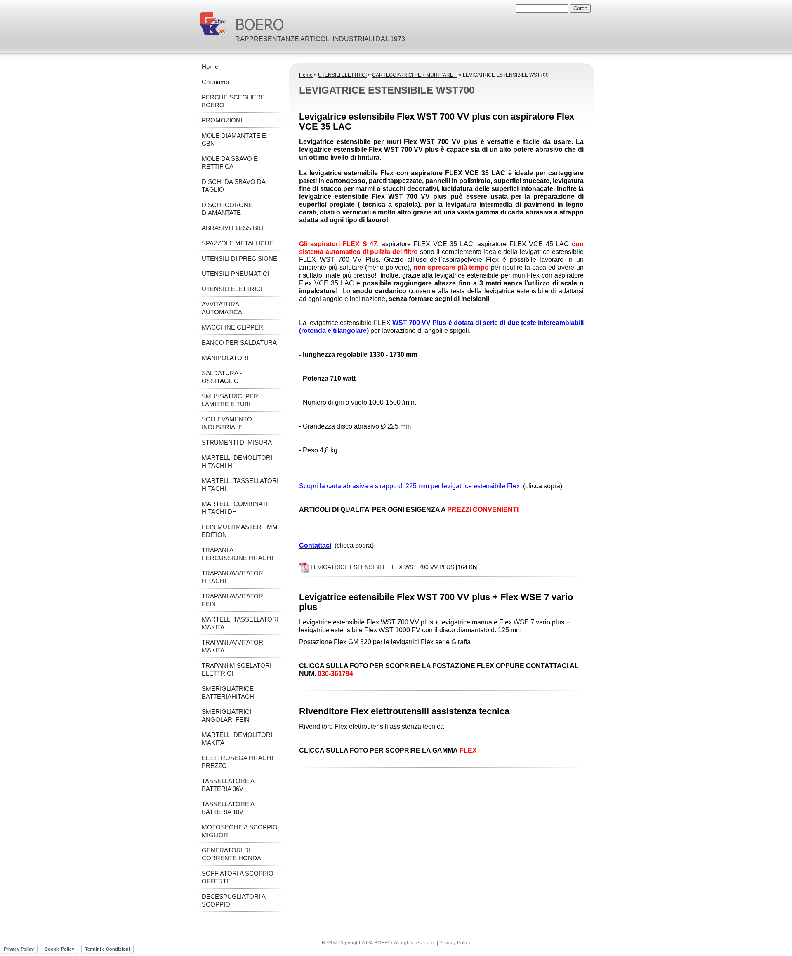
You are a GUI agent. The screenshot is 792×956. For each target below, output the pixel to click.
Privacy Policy (455, 943)
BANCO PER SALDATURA (239, 342)
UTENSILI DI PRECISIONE (239, 258)
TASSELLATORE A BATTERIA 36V (228, 784)
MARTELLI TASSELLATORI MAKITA (240, 623)
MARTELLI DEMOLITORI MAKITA (237, 738)
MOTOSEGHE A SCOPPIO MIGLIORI (240, 831)
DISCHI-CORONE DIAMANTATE (227, 208)
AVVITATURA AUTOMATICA (222, 308)
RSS (327, 943)
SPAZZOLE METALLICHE (237, 243)
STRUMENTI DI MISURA (237, 442)
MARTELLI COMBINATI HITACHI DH (235, 507)
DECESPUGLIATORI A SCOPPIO (233, 900)
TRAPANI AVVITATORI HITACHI (233, 577)
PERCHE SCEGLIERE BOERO (233, 101)
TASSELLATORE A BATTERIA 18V (228, 808)
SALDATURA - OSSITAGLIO (222, 377)
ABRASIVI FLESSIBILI (233, 227)
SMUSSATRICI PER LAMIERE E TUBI (230, 400)
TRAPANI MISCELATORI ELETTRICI (236, 669)
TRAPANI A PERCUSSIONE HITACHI (237, 553)
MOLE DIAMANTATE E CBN (234, 139)
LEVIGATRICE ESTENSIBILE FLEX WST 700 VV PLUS (382, 567)
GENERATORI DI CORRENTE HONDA (231, 854)
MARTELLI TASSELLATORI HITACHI (240, 484)
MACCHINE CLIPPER (232, 327)
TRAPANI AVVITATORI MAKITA (233, 646)
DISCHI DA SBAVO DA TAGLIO (233, 185)
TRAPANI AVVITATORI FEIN (233, 600)
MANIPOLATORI (225, 357)
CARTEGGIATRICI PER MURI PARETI (414, 75)
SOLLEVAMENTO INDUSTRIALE (227, 423)
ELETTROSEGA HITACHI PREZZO (237, 761)
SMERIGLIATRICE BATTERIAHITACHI (229, 692)
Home (306, 75)
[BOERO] (213, 23)
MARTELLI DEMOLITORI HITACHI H (237, 461)
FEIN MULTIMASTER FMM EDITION (240, 530)
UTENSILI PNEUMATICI (235, 273)
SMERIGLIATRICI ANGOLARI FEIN (226, 715)
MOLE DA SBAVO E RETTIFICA (230, 162)
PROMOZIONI (222, 120)
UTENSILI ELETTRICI (342, 75)
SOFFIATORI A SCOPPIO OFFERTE (237, 877)
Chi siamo (215, 81)
